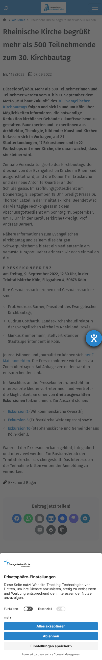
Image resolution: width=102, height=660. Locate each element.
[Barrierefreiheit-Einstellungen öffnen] (94, 338)
